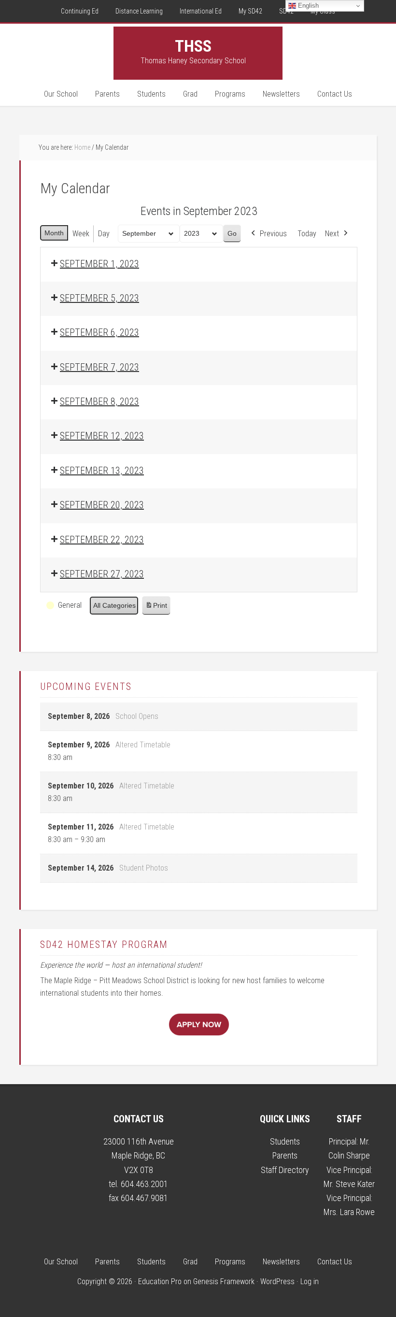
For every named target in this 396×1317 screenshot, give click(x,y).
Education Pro (160, 1281)
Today (306, 233)
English (307, 5)
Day (104, 233)
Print (156, 608)
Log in (309, 1281)
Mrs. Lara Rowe (349, 1212)
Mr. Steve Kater (349, 1184)
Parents (284, 1155)
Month (54, 233)
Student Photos (143, 868)
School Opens (136, 716)
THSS (193, 46)
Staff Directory (285, 1170)
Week (80, 233)
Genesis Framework (224, 1281)
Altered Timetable (142, 744)
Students (285, 1141)
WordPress (277, 1281)
